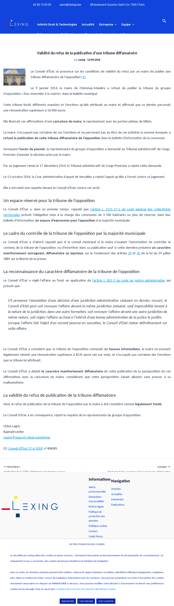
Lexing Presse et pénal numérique (26, 437)
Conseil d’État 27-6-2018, (25, 448)
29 (130, 253)
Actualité (88, 24)
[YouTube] (94, 11)
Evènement (45, 34)
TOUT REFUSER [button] (86, 601)
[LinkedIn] (100, 11)
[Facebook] (74, 11)
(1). (84, 77)
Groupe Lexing (94, 34)
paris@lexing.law (70, 4)
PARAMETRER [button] (68, 601)
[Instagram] (80, 11)
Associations (121, 34)
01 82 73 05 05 (42, 4)
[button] (115, 24)
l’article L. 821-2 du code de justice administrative (128, 280)
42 (138, 253)
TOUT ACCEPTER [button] (105, 601)
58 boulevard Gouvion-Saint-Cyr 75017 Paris (117, 4)
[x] (87, 11)
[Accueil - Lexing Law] (42, 506)
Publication (68, 34)
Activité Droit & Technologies (57, 24)
